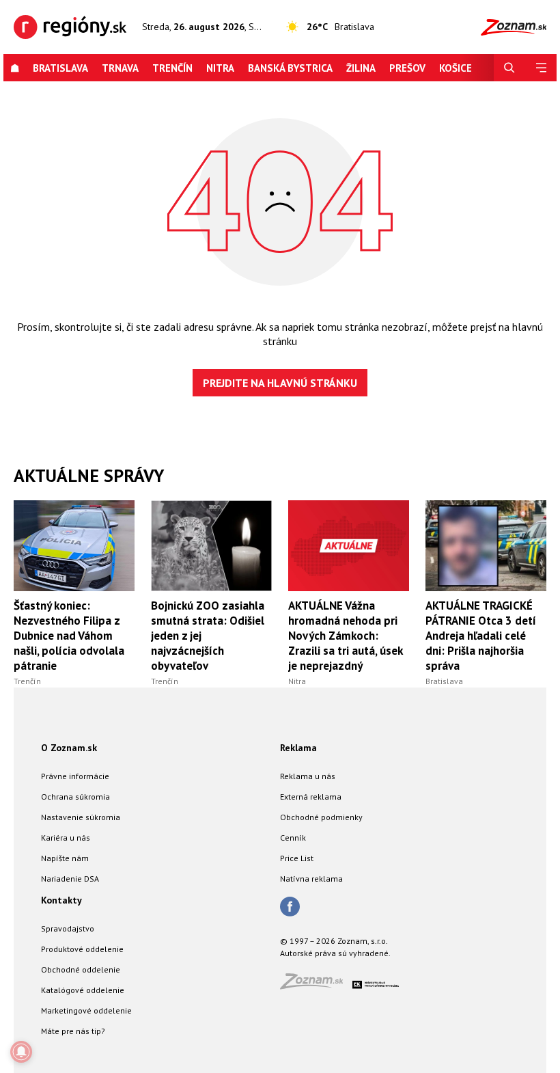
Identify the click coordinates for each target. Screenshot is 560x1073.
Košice (455, 68)
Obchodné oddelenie (80, 969)
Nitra (220, 68)
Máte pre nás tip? (73, 1031)
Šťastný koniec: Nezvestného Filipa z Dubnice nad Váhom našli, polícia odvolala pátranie (69, 635)
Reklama (298, 748)
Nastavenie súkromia (80, 817)
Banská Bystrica (290, 68)
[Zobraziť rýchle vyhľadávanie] (509, 68)
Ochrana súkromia (75, 796)
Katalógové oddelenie (82, 990)
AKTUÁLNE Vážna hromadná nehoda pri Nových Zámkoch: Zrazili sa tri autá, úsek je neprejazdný (345, 635)
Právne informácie (75, 776)
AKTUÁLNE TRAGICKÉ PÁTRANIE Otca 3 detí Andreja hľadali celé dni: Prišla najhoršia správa (480, 635)
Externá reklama (310, 796)
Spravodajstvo (67, 928)
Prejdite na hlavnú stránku (280, 383)
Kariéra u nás (65, 837)
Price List (296, 858)
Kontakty (61, 900)
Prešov (407, 68)
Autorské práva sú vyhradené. (335, 953)
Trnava (120, 68)
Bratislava (60, 68)
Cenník (293, 837)
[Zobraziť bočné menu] (541, 68)
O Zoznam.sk (69, 748)
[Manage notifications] (21, 1052)
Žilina (361, 68)
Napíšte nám (65, 858)
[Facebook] (290, 908)
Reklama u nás (307, 776)
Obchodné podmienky (321, 817)
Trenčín (172, 68)
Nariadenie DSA (70, 878)
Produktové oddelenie (82, 949)
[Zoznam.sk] (316, 985)
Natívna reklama (311, 878)
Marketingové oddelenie (86, 1010)
